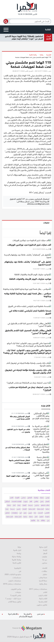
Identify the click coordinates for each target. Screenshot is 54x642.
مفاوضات (15, 513)
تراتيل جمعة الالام (14, 601)
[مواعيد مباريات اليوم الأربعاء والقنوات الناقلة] (32, 275)
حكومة (47, 517)
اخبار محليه (32, 509)
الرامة (45, 550)
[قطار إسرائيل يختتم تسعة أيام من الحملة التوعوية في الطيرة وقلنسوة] (40, 448)
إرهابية (36, 498)
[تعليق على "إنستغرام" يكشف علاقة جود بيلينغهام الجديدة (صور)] (27, 257)
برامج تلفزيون (16, 589)
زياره (7, 509)
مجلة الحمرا (43, 580)
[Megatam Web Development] (27, 628)
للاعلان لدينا (12, 614)
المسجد (40, 513)
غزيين (30, 513)
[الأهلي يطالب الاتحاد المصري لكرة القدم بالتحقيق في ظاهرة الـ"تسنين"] (27, 325)
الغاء (31, 501)
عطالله (43, 520)
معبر (25, 513)
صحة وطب (43, 577)
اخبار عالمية (17, 550)
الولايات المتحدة (16, 501)
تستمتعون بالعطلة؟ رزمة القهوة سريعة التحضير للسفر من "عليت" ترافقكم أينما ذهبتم (24, 37)
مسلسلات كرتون (14, 580)
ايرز (21, 513)
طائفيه (33, 520)
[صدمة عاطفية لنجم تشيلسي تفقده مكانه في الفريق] (29, 307)
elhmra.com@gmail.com (38, 204)
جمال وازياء (43, 584)
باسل (41, 501)
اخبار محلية (40, 509)
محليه (47, 509)
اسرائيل (7, 501)
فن (20, 571)
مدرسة (12, 509)
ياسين (18, 509)
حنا (38, 520)
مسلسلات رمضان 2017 (38, 589)
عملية (42, 498)
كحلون (41, 517)
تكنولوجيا (17, 568)
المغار (45, 553)
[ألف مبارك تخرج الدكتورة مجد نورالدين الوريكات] (32, 241)
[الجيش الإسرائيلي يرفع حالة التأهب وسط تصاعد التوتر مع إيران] (40, 417)
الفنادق (30, 498)
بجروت (25, 501)
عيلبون (44, 556)
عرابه (19, 505)
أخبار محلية (43, 547)
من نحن (40, 614)
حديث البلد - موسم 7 (13, 598)
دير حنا (44, 559)
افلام (45, 592)
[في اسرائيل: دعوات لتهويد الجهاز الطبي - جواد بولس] (40, 475)
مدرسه (30, 505)
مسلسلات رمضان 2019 (12, 584)
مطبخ (45, 574)
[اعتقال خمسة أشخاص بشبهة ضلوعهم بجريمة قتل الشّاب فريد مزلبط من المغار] (40, 462)
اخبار (14, 505)
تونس (47, 498)
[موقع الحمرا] (27, 7)
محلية (9, 505)
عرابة (19, 547)
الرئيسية (48, 55)
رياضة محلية (16, 556)
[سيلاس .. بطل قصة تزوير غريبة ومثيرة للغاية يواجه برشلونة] (27, 290)
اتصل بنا (27, 614)
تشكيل (7, 513)
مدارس (37, 505)
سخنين (44, 563)
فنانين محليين (42, 605)
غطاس (36, 501)
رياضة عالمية (33, 55)
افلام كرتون (42, 595)
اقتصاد (24, 509)
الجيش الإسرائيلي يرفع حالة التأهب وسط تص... (20, 417)
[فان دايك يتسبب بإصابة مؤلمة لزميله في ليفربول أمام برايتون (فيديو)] (27, 365)
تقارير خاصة (17, 563)
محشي (23, 498)
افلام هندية (43, 601)
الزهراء (24, 505)
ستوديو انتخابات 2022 (13, 574)
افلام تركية (43, 598)
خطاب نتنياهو (45, 505)
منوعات (18, 592)
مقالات (44, 571)
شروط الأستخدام (25, 616)
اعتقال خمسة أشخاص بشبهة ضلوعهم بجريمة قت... (19, 461)
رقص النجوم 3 (15, 595)
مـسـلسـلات (17, 577)
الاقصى (47, 513)
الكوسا (17, 498)
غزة (35, 513)
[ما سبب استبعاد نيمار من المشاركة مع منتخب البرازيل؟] (29, 383)
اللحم (11, 498)
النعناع (47, 501)
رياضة (41, 55)
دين (48, 520)
